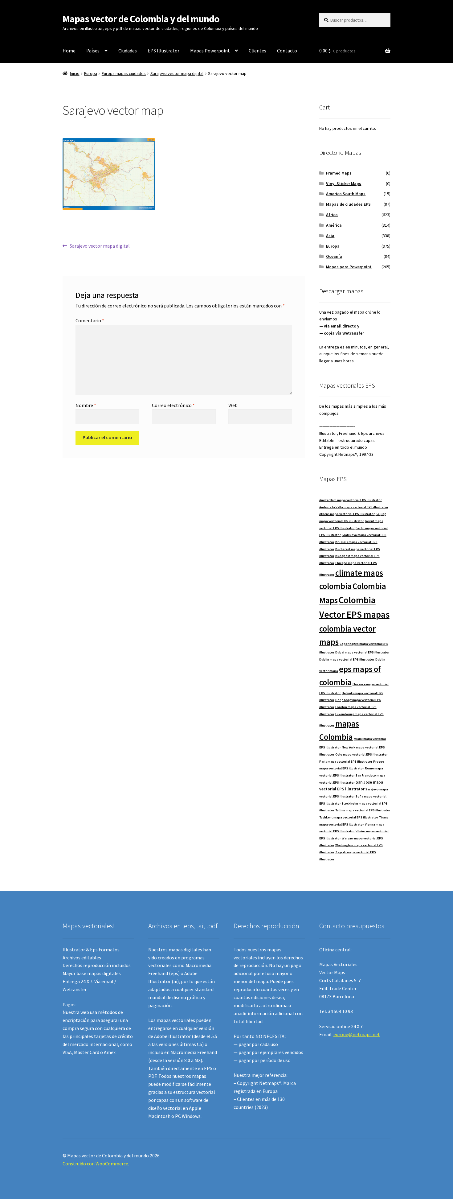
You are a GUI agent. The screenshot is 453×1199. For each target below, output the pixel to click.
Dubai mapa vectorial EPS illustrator (362, 652)
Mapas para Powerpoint (349, 267)
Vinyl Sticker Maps (343, 183)
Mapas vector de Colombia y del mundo (141, 19)
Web (233, 405)
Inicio (75, 73)
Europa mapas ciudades (124, 73)
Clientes (257, 50)
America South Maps (345, 193)
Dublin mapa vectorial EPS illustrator (346, 659)
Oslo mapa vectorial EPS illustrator (361, 754)
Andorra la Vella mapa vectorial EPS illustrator (353, 507)
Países (93, 50)
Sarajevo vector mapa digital (176, 73)
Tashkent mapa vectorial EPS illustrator (348, 817)
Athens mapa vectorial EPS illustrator (347, 514)
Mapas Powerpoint (210, 50)
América (334, 225)
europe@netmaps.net (356, 1034)
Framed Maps (339, 173)
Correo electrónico (173, 405)
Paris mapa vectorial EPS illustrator (345, 762)
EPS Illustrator (163, 50)
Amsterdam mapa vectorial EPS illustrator (350, 500)
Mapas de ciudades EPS (348, 204)
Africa (332, 214)
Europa (90, 73)
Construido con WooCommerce (95, 1163)
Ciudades (127, 50)
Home (69, 50)
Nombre (86, 405)
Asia (330, 235)
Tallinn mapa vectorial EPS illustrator (362, 810)
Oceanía (334, 256)
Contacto (287, 50)
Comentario (90, 320)
